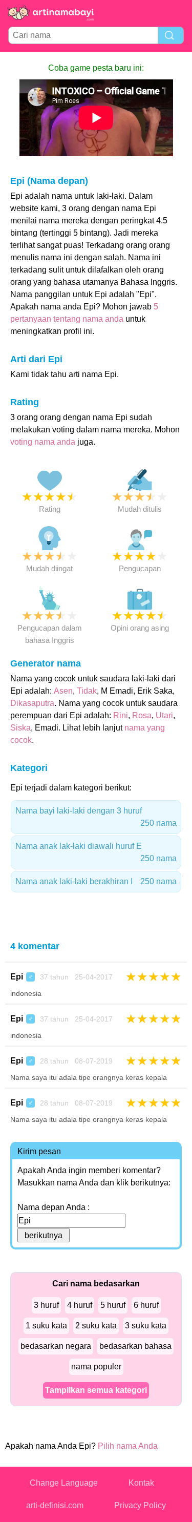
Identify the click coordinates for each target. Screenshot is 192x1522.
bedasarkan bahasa (135, 1346)
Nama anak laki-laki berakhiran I (96, 881)
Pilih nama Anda (128, 1446)
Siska (20, 727)
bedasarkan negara (55, 1346)
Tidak (87, 690)
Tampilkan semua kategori (96, 1390)
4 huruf (79, 1305)
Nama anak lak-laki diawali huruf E (96, 852)
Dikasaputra (32, 703)
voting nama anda (42, 441)
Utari (164, 715)
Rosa (142, 715)
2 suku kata (96, 1325)
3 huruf (46, 1305)
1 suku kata (46, 1325)
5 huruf (112, 1305)
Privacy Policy (140, 1505)
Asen (63, 690)
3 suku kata (145, 1325)
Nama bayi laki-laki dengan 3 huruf (96, 816)
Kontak (141, 1482)
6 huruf (146, 1305)
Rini (120, 715)
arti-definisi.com (54, 1505)
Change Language (64, 1482)
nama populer (96, 1366)
